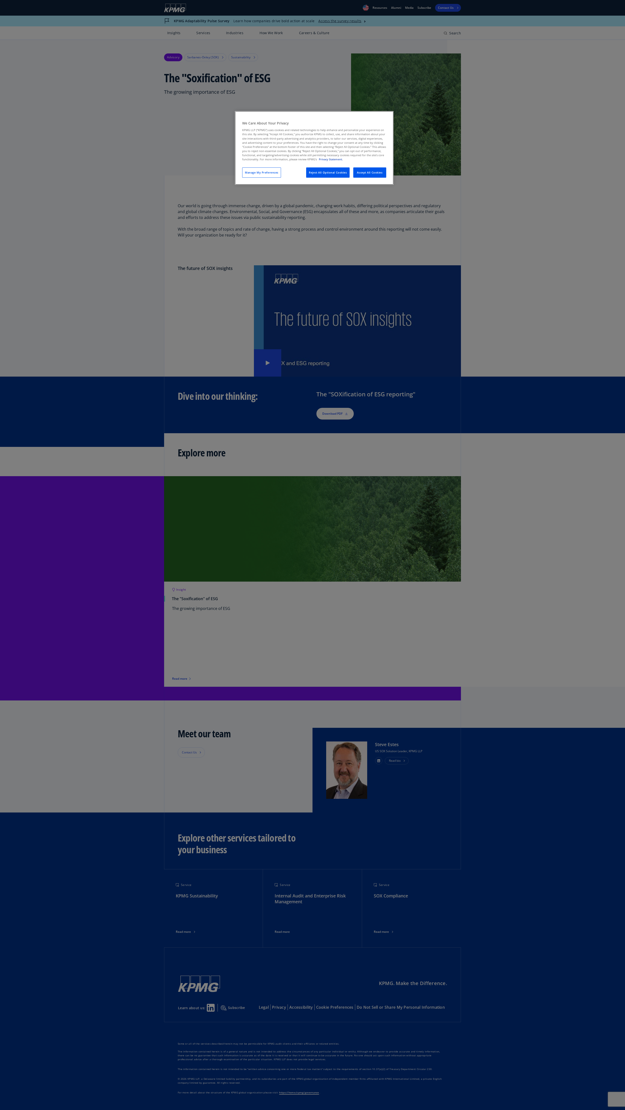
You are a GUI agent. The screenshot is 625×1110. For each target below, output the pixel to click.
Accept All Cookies (369, 172)
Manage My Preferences (261, 172)
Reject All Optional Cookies (328, 172)
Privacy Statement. (331, 159)
